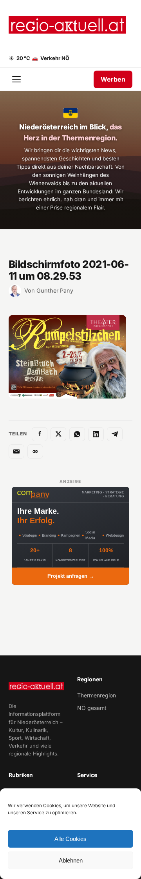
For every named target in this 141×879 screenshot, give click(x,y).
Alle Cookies (70, 838)
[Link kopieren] (35, 451)
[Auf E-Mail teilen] (16, 451)
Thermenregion (96, 695)
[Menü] (17, 79)
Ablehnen (71, 860)
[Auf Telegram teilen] (115, 434)
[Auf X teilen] (58, 434)
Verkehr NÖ (50, 58)
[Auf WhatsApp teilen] (77, 434)
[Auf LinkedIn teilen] (96, 434)
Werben (113, 79)
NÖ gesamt (92, 707)
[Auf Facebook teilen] (39, 434)
